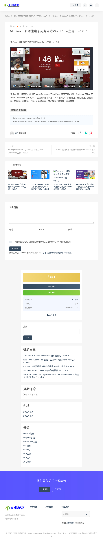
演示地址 (51, 292)
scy (16, 133)
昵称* (11, 230)
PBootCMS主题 (30, 442)
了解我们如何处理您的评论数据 (57, 253)
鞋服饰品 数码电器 (18, 110)
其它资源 (27, 462)
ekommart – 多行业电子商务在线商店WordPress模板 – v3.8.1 (85, 187)
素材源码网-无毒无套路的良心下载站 (28, 16)
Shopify (26, 450)
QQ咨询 (52, 315)
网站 (70, 230)
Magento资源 (29, 438)
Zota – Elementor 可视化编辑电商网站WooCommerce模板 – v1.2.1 (40, 187)
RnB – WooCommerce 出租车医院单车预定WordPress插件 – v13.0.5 (50, 361)
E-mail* (42, 230)
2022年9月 (28, 412)
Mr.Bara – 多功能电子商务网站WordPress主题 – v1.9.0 (17, 187)
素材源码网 (70, 523)
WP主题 (47, 16)
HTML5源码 (28, 434)
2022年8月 (28, 416)
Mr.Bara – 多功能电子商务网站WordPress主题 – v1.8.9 (60, 121)
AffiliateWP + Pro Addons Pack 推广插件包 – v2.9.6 (46, 356)
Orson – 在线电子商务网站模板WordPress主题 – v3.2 (75, 151)
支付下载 (51, 286)
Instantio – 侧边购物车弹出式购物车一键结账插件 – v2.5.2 (49, 367)
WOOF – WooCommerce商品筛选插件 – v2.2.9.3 (45, 371)
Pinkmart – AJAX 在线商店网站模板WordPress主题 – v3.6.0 (63, 187)
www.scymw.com (35, 533)
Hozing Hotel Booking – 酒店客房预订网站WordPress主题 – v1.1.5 (25, 151)
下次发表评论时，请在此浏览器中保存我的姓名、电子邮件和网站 (42, 242)
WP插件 (27, 458)
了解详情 (58, 489)
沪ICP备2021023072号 (67, 533)
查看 (76, 300)
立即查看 (44, 489)
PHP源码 (27, 446)
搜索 (25, 327)
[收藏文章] (80, 133)
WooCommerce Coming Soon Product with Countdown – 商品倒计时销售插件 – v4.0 (51, 376)
